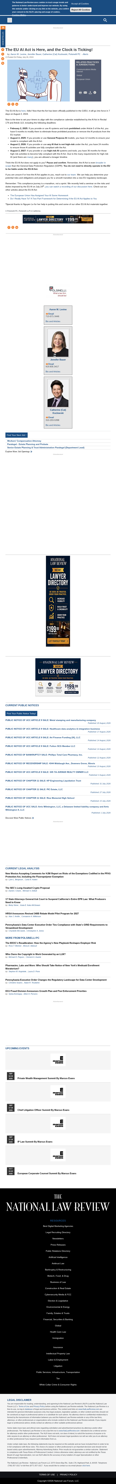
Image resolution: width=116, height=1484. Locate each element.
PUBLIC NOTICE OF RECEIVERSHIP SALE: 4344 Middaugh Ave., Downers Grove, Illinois (50, 763)
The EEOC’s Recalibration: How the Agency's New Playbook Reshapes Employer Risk (50, 943)
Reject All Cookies (80, 9)
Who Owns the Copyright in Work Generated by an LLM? (35, 954)
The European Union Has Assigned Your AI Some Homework (39, 195)
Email (51, 314)
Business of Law (58, 1282)
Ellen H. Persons (30, 994)
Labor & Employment (58, 1360)
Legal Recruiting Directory (58, 1232)
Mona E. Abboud (30, 946)
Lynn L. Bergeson (16, 880)
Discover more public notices (18, 818)
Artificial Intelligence (58, 1257)
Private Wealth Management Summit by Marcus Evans (46, 1078)
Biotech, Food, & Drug (58, 1276)
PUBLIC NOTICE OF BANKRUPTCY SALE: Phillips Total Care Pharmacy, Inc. (44, 755)
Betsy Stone (13, 905)
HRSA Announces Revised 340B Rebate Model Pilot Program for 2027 (42, 913)
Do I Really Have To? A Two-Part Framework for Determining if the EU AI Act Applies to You (53, 198)
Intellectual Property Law (58, 1353)
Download (90, 93)
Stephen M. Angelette (17, 971)
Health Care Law (58, 1332)
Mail (86, 93)
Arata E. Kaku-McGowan (30, 905)
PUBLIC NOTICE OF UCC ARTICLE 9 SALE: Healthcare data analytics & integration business (52, 729)
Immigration (58, 1338)
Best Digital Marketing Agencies (58, 1226)
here (23, 111)
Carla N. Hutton (31, 880)
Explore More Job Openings (17, 451)
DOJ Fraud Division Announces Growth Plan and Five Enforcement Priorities (46, 991)
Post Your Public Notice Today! (21, 713)
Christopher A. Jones (35, 931)
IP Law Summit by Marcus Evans (35, 1142)
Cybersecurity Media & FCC (58, 1294)
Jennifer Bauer (34, 54)
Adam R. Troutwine (32, 983)
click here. (86, 1466)
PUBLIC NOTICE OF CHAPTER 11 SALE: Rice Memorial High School (39, 798)
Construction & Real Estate (58, 1288)
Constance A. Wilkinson (31, 916)
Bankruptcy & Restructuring (58, 1269)
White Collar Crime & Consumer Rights (58, 1384)
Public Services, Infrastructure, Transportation (58, 1372)
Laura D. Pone (34, 971)
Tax (58, 1378)
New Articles (3, 38)
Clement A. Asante (33, 957)
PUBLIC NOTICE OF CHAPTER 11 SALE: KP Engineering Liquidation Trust (43, 780)
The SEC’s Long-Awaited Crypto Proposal (27, 888)
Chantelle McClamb (17, 931)
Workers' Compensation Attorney (24, 441)
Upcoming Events (17, 1048)
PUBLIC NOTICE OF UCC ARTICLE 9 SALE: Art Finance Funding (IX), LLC (42, 737)
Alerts (85, 54)
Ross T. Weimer (15, 946)
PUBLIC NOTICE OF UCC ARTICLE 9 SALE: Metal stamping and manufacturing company (50, 720)
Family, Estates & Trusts (58, 1313)
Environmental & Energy (58, 1307)
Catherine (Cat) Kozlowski (55, 54)
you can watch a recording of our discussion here (68, 186)
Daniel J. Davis (15, 891)
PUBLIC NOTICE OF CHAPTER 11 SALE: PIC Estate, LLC (34, 789)
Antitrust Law (58, 1263)
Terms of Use (24, 1406)
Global (79, 75)
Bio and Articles (53, 321)
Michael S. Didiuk (30, 891)
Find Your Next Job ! (16, 435)
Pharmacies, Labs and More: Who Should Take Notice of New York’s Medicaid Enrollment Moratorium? (52, 967)
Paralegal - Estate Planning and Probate (27, 444)
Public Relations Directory (58, 1251)
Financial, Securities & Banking (58, 1319)
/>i (95, 93)
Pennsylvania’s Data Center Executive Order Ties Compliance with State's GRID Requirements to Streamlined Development (56, 926)
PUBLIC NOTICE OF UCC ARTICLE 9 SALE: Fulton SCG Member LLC (40, 746)
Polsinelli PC (74, 54)
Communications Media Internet (86, 70)
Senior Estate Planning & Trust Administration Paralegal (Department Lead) (45, 447)
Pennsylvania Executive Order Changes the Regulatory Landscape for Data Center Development (56, 980)
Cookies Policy (19, 15)
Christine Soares (15, 983)
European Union (83, 79)
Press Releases (58, 1245)
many (29, 157)
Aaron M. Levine (18, 54)
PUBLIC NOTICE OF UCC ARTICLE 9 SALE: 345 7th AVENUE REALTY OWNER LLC (47, 772)
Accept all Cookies (80, 3)
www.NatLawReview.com (88, 1409)
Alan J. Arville (14, 916)
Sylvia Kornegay (15, 994)
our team (71, 174)
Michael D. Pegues (16, 957)
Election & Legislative (58, 1301)
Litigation (58, 1366)
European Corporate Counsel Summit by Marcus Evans (47, 1173)
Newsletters (58, 1238)
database (29, 1409)
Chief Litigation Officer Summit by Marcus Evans (43, 1110)
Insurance (58, 1347)
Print (81, 93)
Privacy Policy (39, 1406)
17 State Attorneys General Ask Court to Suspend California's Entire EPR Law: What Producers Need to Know (55, 901)
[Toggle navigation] (9, 20)
